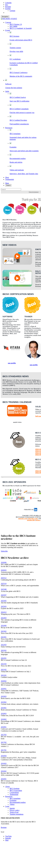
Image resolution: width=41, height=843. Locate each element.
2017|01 (3, 750)
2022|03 (3, 645)
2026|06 (3, 562)
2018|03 (3, 713)
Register (8, 7)
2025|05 (3, 601)
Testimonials (9, 179)
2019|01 (3, 708)
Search (8, 185)
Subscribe (4, 551)
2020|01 (3, 689)
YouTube (8, 836)
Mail (6, 840)
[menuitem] (7, 9)
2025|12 (3, 578)
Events (7, 30)
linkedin (8, 838)
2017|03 (3, 735)
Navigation (5, 16)
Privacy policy (15, 810)
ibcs (6, 5)
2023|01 (3, 637)
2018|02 (3, 719)
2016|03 (3, 763)
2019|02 (3, 702)
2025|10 (3, 584)
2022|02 (3, 650)
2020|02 (3, 681)
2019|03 (3, 696)
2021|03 (3, 664)
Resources (8, 128)
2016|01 (3, 779)
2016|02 (3, 771)
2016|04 (3, 756)
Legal (7, 806)
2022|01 (3, 658)
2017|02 (3, 742)
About (7, 786)
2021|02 (3, 669)
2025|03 (3, 606)
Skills (7, 91)
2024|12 (3, 612)
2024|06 (3, 626)
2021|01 (3, 675)
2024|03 (3, 618)
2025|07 (3, 595)
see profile (12, 363)
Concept (8, 22)
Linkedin (8, 3)
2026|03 (3, 570)
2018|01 (3, 727)
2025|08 (3, 589)
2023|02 (3, 631)
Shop (7, 177)
